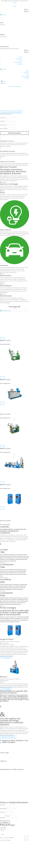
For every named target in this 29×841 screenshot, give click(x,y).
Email (1, 22)
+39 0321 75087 (4, 753)
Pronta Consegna (18, 62)
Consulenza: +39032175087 (14, 86)
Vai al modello (5, 658)
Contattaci (4, 822)
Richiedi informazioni (8, 703)
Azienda (20, 57)
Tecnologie (19, 64)
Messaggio (2, 817)
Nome (1, 117)
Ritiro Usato (19, 58)
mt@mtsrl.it (3, 761)
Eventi (20, 60)
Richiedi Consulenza (14, 133)
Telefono (2, 34)
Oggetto (2, 808)
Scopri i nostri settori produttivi (11, 112)
